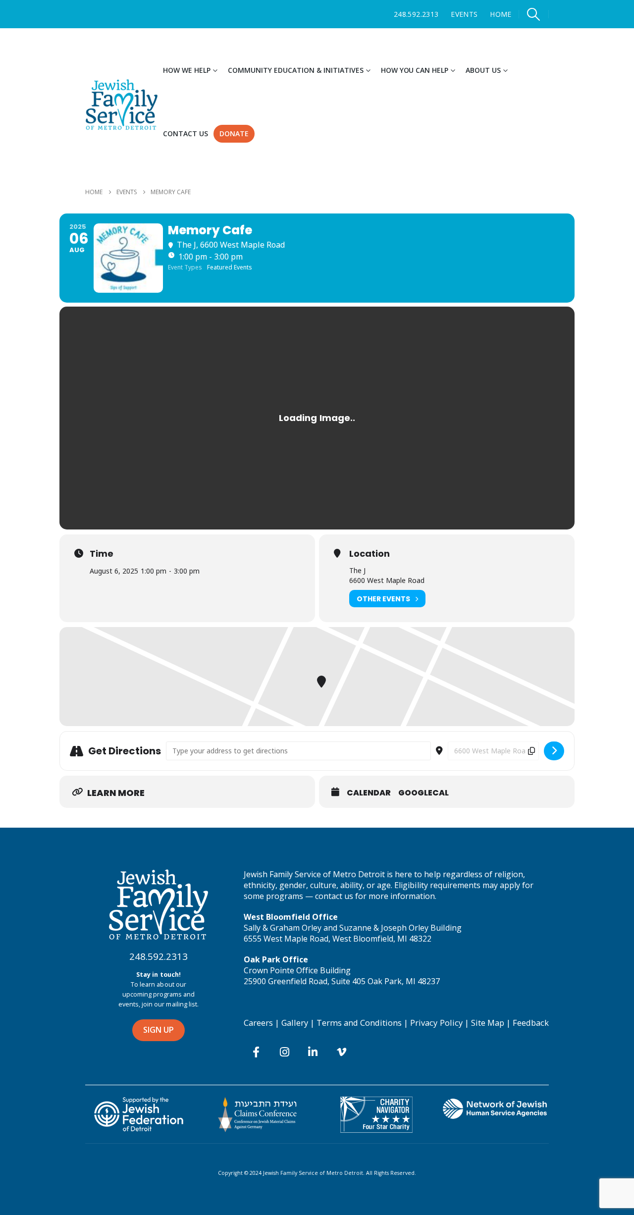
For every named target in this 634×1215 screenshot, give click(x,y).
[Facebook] (256, 1051)
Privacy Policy (436, 1022)
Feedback (531, 1022)
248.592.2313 (416, 14)
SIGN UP (158, 1029)
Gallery (294, 1022)
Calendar (369, 793)
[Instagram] (284, 1051)
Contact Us (185, 133)
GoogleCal (423, 793)
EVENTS (464, 14)
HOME (500, 14)
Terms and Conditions (359, 1022)
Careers (258, 1022)
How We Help (187, 70)
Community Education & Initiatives (296, 70)
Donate (234, 133)
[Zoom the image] (158, 874)
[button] (533, 14)
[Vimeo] (341, 1051)
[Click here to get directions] (554, 750)
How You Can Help (415, 70)
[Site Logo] (121, 105)
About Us (483, 70)
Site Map (487, 1022)
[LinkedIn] (313, 1051)
